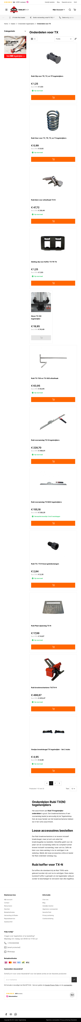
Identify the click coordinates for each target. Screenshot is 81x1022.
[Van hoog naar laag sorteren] (75, 39)
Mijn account (8, 899)
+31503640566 (13, 943)
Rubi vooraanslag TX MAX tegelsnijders (46, 502)
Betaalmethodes (9, 912)
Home (6, 24)
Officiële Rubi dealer (16, 17)
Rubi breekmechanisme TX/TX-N (44, 688)
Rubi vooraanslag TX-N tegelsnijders (45, 440)
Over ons (45, 899)
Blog (58, 2)
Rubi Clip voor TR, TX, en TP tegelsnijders (47, 76)
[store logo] (19, 9)
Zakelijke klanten (47, 906)
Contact (6, 903)
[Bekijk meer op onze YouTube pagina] (11, 1014)
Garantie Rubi (46, 912)
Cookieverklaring (47, 918)
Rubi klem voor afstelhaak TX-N (43, 200)
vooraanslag (46, 845)
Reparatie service (67, 2)
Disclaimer (74, 1020)
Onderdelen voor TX (44, 24)
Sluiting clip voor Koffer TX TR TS (44, 262)
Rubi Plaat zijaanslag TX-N (41, 626)
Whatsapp (11, 952)
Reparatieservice (9, 918)
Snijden (13, 24)
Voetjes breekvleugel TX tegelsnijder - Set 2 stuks (50, 749)
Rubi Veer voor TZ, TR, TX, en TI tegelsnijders (48, 138)
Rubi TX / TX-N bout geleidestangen (45, 564)
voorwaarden (68, 985)
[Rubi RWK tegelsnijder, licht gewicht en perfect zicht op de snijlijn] (15, 47)
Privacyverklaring (48, 915)
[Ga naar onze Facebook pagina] (6, 1014)
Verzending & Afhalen (11, 915)
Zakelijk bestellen (50, 2)
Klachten (7, 909)
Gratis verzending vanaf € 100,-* (41, 17)
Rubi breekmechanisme (44, 836)
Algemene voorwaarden (50, 909)
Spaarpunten (8, 922)
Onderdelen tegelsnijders (26, 24)
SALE (75, 2)
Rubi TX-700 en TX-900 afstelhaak (44, 378)
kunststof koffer (38, 876)
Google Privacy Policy (52, 985)
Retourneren (8, 906)
